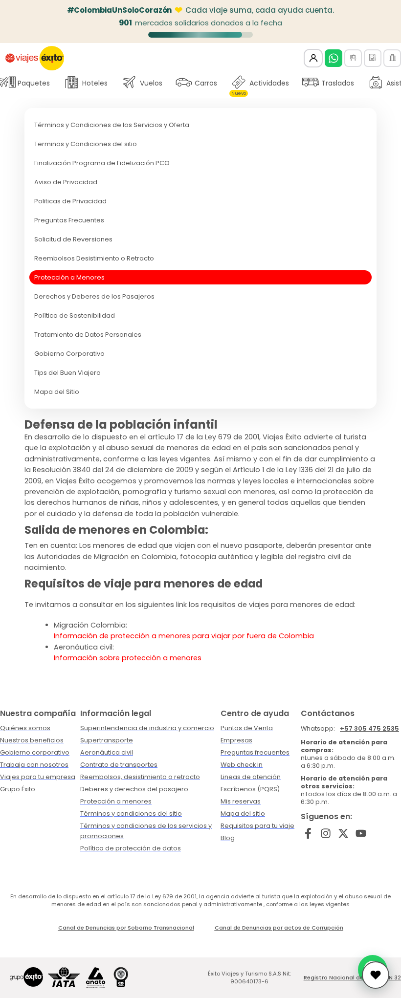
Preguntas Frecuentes (69, 220)
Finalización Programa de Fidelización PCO (102, 163)
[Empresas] (392, 58)
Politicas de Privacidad (70, 201)
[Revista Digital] (372, 58)
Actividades (260, 85)
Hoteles (95, 83)
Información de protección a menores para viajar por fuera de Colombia (184, 636)
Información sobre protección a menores (127, 658)
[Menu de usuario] (313, 58)
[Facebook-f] (308, 833)
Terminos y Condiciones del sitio (85, 144)
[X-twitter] (343, 833)
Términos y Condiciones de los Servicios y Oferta (111, 125)
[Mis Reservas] (353, 58)
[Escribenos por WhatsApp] (333, 58)
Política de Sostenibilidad (74, 315)
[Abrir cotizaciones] (375, 975)
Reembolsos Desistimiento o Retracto (94, 258)
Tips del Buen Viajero (67, 373)
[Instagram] (326, 833)
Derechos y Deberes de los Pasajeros (94, 296)
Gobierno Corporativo (69, 353)
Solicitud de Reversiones (73, 239)
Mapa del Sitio (56, 392)
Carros (206, 83)
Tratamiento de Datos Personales (87, 334)
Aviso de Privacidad (65, 182)
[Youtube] (360, 833)
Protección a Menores (69, 277)
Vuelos (151, 83)
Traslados (337, 83)
